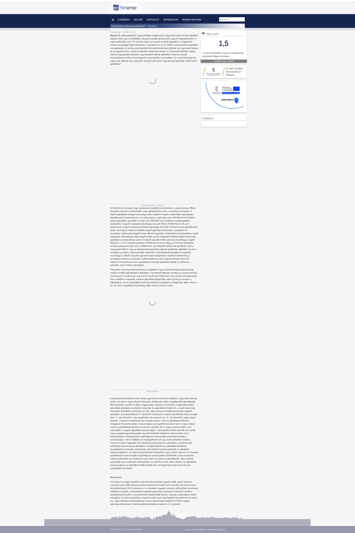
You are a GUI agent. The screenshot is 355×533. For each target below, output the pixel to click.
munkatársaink (191, 20)
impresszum (189, 529)
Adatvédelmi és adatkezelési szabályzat (210, 529)
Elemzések (124, 20)
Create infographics (152, 391)
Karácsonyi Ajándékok (148, 205)
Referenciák (170, 20)
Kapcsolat (153, 20)
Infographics (160, 205)
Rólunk (138, 20)
